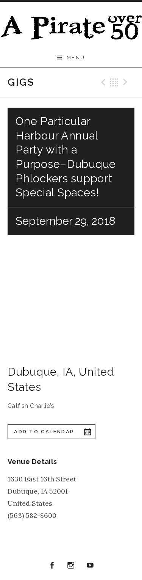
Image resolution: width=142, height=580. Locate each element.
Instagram (71, 565)
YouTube (90, 565)
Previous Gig (102, 82)
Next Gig (126, 82)
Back (114, 82)
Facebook (52, 565)
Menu (76, 57)
